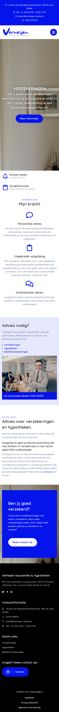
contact (48, 471)
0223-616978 (31, 20)
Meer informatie (29, 118)
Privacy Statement (29, 702)
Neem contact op (22, 542)
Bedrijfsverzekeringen (16, 351)
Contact (19, 671)
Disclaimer (29, 698)
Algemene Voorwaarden (29, 707)
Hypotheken (10, 348)
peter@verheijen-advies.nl (31, 16)
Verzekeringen (12, 344)
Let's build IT (36, 691)
